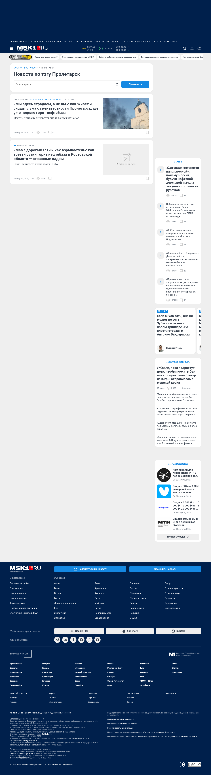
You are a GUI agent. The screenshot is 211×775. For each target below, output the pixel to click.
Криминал (100, 588)
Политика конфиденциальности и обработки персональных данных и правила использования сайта (152, 737)
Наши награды (18, 593)
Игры (174, 41)
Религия (134, 613)
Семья (133, 618)
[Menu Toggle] (11, 48)
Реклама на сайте (19, 583)
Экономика (171, 603)
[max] (81, 640)
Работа (133, 603)
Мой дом (99, 603)
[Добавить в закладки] (147, 132)
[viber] (89, 640)
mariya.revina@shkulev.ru (31, 745)
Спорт (168, 583)
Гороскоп (127, 41)
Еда (56, 608)
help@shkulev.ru (30, 740)
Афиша (115, 41)
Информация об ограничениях (121, 719)
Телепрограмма (84, 41)
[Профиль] (199, 48)
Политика (135, 593)
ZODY (166, 41)
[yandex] (97, 640)
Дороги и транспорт (65, 603)
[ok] (73, 640)
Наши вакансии (18, 598)
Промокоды (36, 41)
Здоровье (59, 618)
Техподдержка (17, 603)
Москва (18, 68)
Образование (102, 618)
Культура (99, 593)
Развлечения (137, 608)
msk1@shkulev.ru (44, 734)
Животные (60, 613)
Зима (97, 583)
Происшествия (138, 598)
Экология (170, 598)
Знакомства (102, 41)
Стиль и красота (174, 588)
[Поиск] (184, 48)
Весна (57, 593)
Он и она (134, 583)
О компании (16, 588)
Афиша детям (53, 41)
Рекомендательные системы (120, 728)
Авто (57, 583)
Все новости (31, 68)
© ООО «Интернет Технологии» (59, 765)
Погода (68, 41)
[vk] (65, 640)
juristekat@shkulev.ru (80, 738)
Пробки (157, 41)
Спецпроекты (172, 608)
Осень (133, 588)
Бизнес (58, 588)
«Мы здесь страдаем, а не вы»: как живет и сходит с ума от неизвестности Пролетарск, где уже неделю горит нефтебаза (56, 108)
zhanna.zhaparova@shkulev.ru (23, 753)
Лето (97, 598)
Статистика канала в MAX (24, 613)
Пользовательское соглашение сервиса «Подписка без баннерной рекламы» (141, 732)
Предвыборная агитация (23, 608)
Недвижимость (18, 41)
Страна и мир (172, 593)
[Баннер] (20, 57)
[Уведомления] (192, 48)
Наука (98, 608)
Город (57, 598)
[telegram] (57, 640)
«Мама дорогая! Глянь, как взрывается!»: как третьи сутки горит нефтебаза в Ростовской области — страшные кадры (54, 154)
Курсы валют (142, 41)
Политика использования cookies (122, 724)
